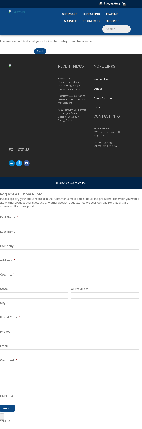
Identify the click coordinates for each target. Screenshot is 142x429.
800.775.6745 (112, 3)
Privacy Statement (103, 98)
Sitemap (98, 89)
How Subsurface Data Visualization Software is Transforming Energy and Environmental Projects (71, 83)
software (69, 14)
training (112, 14)
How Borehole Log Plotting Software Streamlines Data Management (72, 99)
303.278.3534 (110, 146)
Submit (7, 408)
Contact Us (99, 107)
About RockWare (102, 79)
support (70, 21)
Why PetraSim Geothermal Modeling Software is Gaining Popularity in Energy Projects (72, 115)
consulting (91, 14)
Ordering (112, 21)
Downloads (91, 21)
